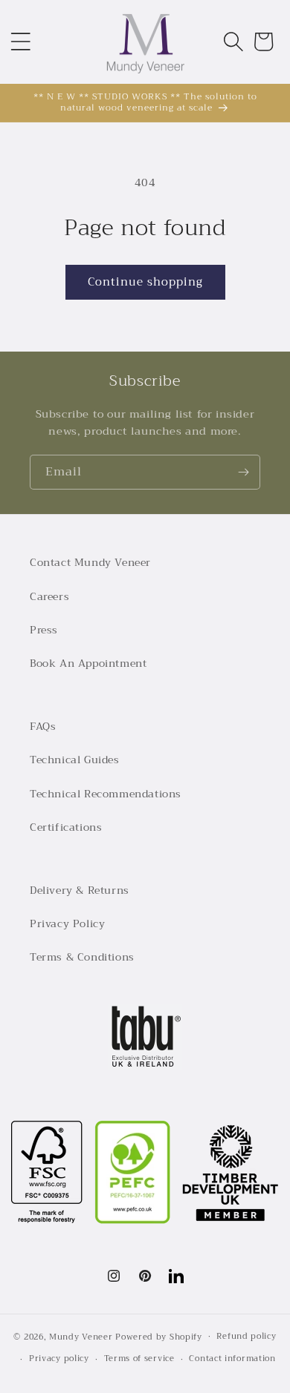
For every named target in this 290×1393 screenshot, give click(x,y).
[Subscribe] (243, 472)
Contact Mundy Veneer (90, 562)
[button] (21, 41)
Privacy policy (59, 1358)
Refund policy (246, 1336)
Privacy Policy (67, 923)
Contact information (232, 1358)
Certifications (66, 827)
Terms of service (139, 1358)
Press (44, 630)
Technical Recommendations (105, 794)
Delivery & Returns (79, 890)
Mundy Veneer (80, 1336)
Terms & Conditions (82, 957)
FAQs (43, 726)
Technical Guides (75, 759)
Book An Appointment (88, 663)
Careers (49, 596)
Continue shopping (145, 282)
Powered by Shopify (158, 1336)
